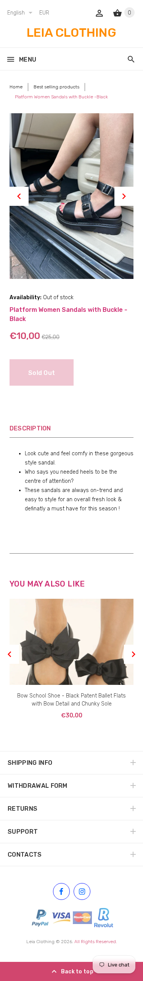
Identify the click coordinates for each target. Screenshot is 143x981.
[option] (71, 196)
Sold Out (41, 372)
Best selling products (56, 87)
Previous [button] (19, 196)
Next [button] (123, 196)
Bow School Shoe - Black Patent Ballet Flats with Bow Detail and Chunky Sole (71, 700)
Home (16, 87)
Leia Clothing (40, 941)
